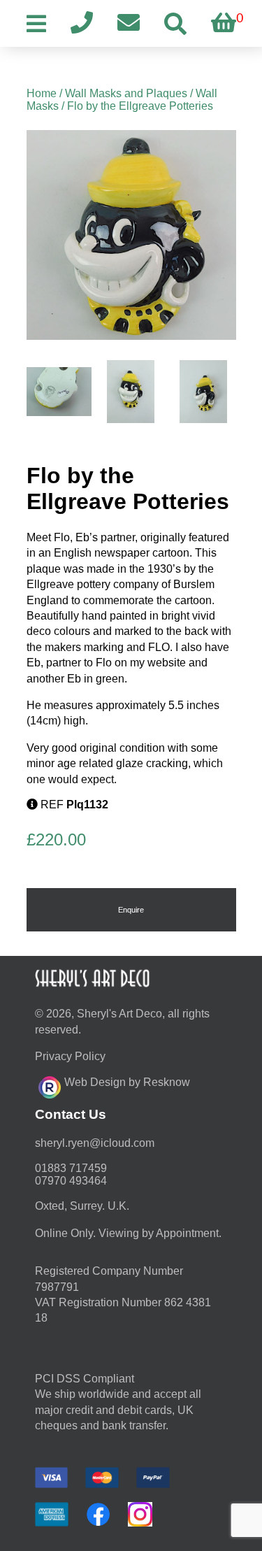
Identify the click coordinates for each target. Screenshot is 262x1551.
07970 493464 (71, 1181)
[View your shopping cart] (223, 23)
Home (42, 93)
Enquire (131, 910)
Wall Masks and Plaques (126, 93)
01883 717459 (71, 1168)
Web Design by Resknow (127, 1082)
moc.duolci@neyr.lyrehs (94, 1143)
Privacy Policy (70, 1056)
